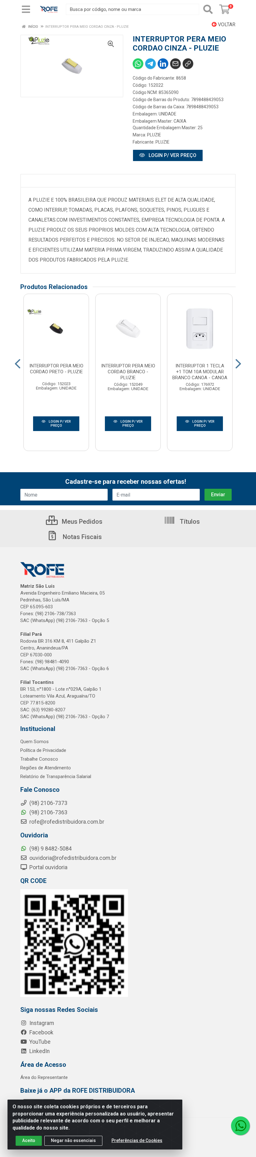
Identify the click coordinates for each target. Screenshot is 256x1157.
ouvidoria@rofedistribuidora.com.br (72, 858)
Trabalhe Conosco (39, 759)
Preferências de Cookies (136, 1140)
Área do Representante (44, 1077)
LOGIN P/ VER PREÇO (171, 155)
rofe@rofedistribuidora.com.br (66, 822)
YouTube (39, 1042)
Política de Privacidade (43, 750)
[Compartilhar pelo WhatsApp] (138, 63)
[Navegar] (17, 364)
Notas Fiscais (81, 537)
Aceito (28, 1140)
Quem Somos (34, 741)
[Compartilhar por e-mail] (175, 63)
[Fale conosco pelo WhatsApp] (240, 1125)
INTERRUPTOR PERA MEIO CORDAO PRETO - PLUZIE (56, 369)
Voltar (226, 24)
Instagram (41, 1023)
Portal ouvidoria (47, 867)
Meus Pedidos (81, 521)
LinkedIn (39, 1051)
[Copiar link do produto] (188, 63)
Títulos (189, 521)
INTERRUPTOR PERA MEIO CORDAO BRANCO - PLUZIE (128, 371)
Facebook (40, 1032)
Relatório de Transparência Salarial (55, 776)
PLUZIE (154, 134)
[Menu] (26, 9)
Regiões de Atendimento (45, 768)
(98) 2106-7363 (47, 812)
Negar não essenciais (73, 1140)
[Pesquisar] (208, 9)
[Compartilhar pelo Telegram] (150, 63)
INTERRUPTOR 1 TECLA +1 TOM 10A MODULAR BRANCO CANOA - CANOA (199, 371)
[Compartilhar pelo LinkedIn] (163, 63)
